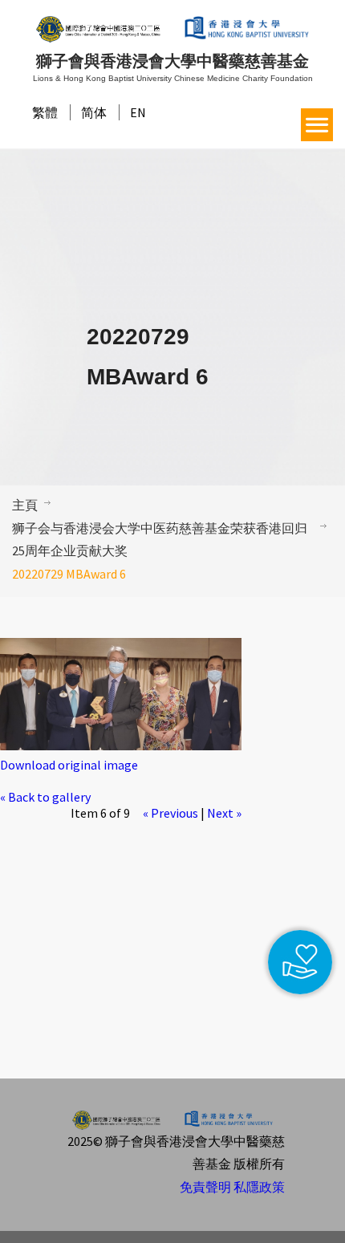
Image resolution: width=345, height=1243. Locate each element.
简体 (94, 112)
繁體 (45, 112)
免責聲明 (205, 1187)
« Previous (170, 813)
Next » (224, 813)
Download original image (69, 765)
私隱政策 (259, 1187)
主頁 (25, 505)
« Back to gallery (45, 797)
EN (138, 112)
